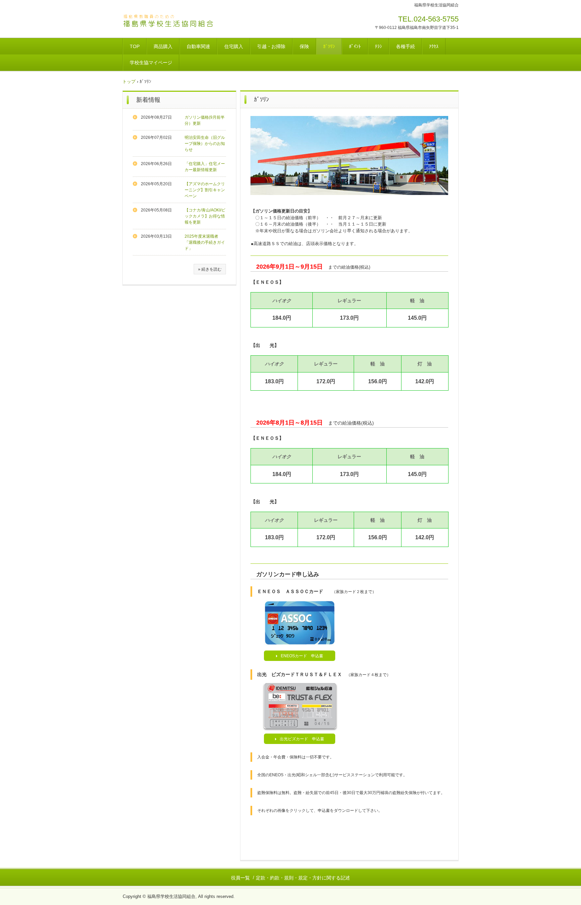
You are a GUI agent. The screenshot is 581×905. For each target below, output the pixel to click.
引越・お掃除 (271, 46)
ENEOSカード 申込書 (302, 656)
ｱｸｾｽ (433, 46)
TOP (135, 46)
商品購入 (163, 46)
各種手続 (405, 46)
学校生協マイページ (151, 62)
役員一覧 (240, 877)
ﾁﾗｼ (378, 46)
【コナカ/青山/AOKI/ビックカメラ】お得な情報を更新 (205, 216)
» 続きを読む (210, 269)
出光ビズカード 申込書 (302, 739)
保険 (304, 46)
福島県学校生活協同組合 (169, 21)
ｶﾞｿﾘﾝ (329, 46)
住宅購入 (233, 46)
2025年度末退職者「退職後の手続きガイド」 (205, 242)
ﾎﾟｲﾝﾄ (355, 46)
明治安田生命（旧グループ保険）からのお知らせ (205, 143)
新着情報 (148, 99)
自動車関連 (198, 46)
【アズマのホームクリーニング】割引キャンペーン (205, 190)
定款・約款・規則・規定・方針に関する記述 (303, 877)
